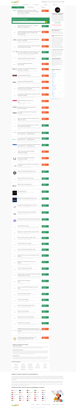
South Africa (22, 398)
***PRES (44, 226)
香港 (36, 400)
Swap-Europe (23, 367)
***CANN (44, 192)
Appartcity (53, 96)
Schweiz (37, 398)
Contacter (62, 404)
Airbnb (53, 92)
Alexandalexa (54, 73)
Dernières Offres (15, 4)
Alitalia (53, 81)
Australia (22, 390)
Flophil (16, 369)
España (22, 392)
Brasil (36, 390)
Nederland (22, 396)
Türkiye (14, 398)
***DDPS (44, 281)
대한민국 (29, 394)
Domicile (52, 98)
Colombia (14, 392)
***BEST (44, 171)
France (44, 392)
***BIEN (44, 125)
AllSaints (53, 82)
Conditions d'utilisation (55, 404)
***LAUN (44, 212)
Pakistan (29, 396)
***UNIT (44, 311)
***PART (44, 52)
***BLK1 (44, 274)
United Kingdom (15, 394)
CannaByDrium (23, 369)
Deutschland (30, 392)
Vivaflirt (59, 98)
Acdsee (53, 77)
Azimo (53, 80)
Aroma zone (54, 89)
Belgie (29, 390)
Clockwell (45, 367)
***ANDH (44, 238)
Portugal (22, 400)
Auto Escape (54, 85)
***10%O (44, 232)
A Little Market (54, 88)
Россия (44, 396)
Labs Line (16, 364)
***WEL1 (44, 306)
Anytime (53, 78)
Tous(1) (17, 7)
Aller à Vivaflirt (57, 22)
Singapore (37, 396)
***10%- (44, 262)
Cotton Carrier (30, 367)
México (14, 396)
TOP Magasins (36, 4)
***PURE (44, 300)
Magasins (45, 4)
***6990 (44, 133)
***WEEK (44, 287)
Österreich (30, 398)
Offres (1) (43, 7)
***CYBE (44, 317)
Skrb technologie (38, 367)
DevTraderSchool (30, 364)
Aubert (53, 94)
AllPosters (53, 86)
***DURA (44, 219)
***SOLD (44, 185)
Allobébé (53, 93)
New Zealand (45, 398)
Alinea (53, 90)
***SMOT (44, 205)
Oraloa (38, 364)
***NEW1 (44, 178)
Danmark (37, 392)
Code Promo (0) (30, 7)
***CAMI (44, 323)
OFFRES (44, 11)
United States (15, 390)
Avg (52, 72)
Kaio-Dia (45, 364)
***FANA (44, 198)
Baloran (23, 364)
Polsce (44, 400)
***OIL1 (44, 255)
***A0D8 (44, 244)
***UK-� (44, 250)
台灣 (29, 400)
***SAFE (44, 268)
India (36, 394)
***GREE (44, 294)
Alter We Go (30, 369)
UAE (13, 400)
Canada (44, 390)
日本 (21, 394)
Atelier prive (54, 76)
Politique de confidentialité (46, 404)
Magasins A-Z (56, 98)
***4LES (44, 59)
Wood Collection (16, 367)
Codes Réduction (25, 4)
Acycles (53, 84)
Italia (44, 394)
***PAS (44, 26)
